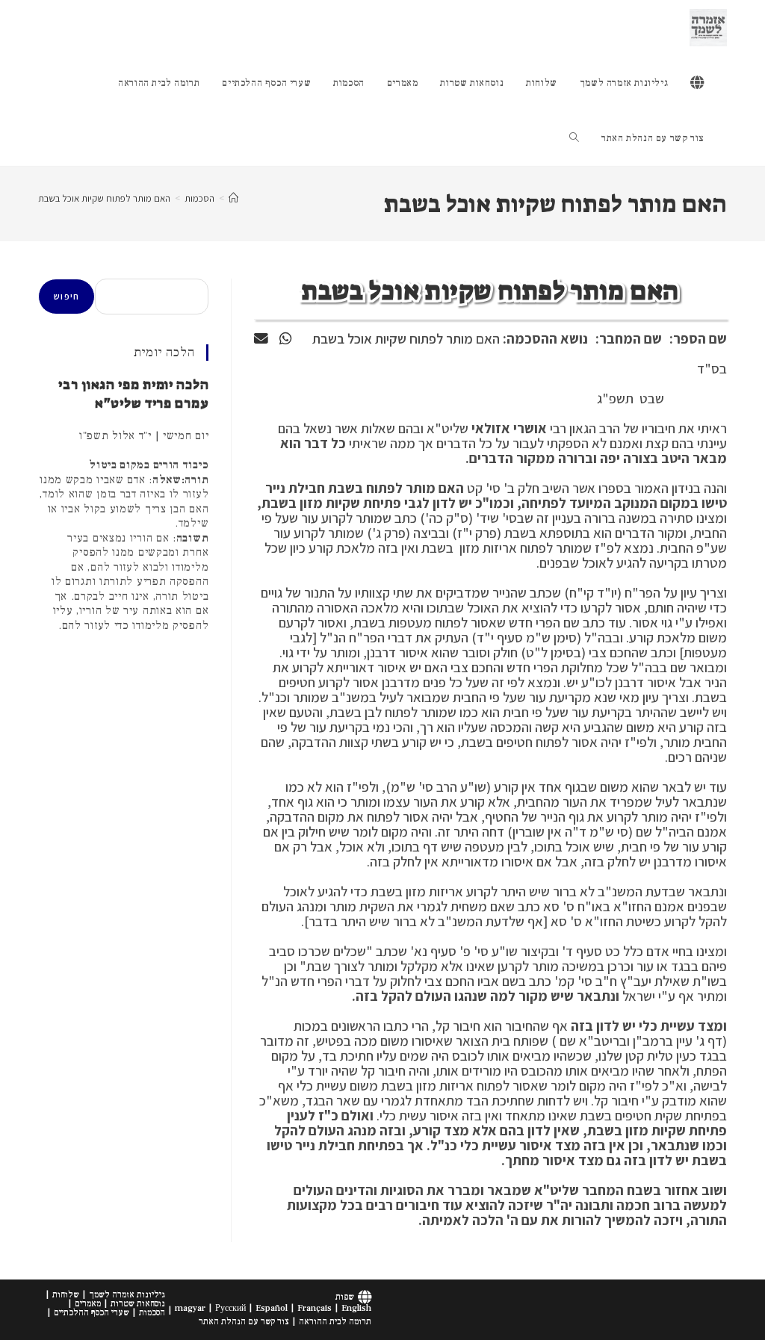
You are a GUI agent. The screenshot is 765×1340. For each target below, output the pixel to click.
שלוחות (65, 1294)
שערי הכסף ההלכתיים (91, 1312)
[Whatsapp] (285, 338)
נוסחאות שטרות (138, 1303)
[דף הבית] (233, 198)
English (356, 1308)
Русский (230, 1308)
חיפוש (66, 296)
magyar (190, 1308)
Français (314, 1308)
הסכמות (152, 1312)
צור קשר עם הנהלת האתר (244, 1321)
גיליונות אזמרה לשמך (127, 1294)
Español (271, 1308)
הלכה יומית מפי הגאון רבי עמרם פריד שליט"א (133, 394)
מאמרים (88, 1303)
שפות (344, 1297)
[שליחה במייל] (261, 338)
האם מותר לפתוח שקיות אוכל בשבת (104, 198)
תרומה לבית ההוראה (335, 1321)
